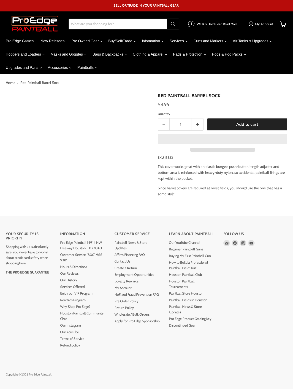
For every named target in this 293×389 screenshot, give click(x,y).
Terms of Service (72, 339)
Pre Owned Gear (85, 41)
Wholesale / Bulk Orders (131, 314)
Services (177, 41)
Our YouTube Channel (184, 243)
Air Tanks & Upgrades (251, 41)
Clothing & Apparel (148, 54)
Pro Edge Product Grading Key (190, 319)
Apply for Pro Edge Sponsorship (137, 321)
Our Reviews (69, 273)
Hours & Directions (73, 267)
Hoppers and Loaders (24, 54)
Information (151, 41)
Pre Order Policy (126, 301)
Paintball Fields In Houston (188, 300)
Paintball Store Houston (186, 293)
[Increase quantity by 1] (197, 124)
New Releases (53, 41)
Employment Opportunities (134, 275)
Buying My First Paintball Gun (190, 256)
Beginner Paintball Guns (186, 249)
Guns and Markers (208, 41)
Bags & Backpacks (108, 54)
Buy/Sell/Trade (120, 41)
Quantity (164, 114)
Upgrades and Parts (22, 68)
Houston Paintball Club (185, 275)
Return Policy (124, 308)
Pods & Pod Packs (227, 54)
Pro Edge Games (20, 41)
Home (10, 83)
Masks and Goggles (67, 54)
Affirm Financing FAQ (129, 255)
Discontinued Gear (182, 325)
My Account (123, 288)
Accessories (58, 68)
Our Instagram (70, 325)
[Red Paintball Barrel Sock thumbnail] (14, 104)
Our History (68, 280)
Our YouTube (69, 332)
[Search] (173, 24)
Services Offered (72, 287)
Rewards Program (73, 300)
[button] (222, 139)
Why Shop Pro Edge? (75, 307)
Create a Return (125, 268)
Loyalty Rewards (126, 281)
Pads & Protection (188, 54)
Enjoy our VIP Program (76, 293)
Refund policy (70, 345)
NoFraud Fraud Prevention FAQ (136, 294)
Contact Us (122, 261)
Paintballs (86, 68)
